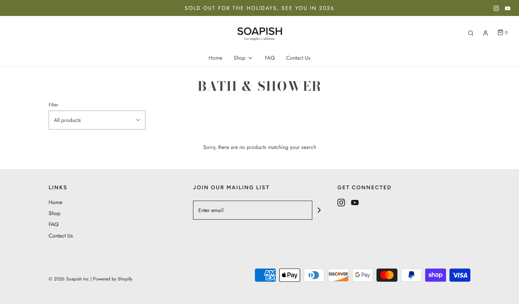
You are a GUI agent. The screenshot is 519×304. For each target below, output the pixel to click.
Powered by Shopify (112, 279)
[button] (97, 120)
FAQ (270, 58)
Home (215, 58)
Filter (53, 104)
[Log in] (485, 33)
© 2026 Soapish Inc (69, 279)
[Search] (470, 33)
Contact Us (298, 58)
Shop (54, 213)
